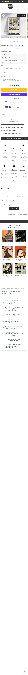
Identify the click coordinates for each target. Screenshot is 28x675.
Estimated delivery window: (9, 79)
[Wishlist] (21, 6)
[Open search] (2, 200)
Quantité (3, 72)
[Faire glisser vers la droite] (17, 41)
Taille (2, 65)
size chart (23, 70)
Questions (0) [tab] (20, 196)
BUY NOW (14, 90)
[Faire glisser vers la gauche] (10, 41)
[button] (3, 6)
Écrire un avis (14, 208)
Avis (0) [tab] (7, 196)
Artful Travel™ (5, 48)
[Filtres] (6, 200)
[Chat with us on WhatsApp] (24, 671)
